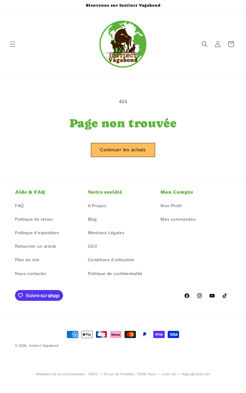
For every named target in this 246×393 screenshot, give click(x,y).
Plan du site (27, 259)
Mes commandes (178, 219)
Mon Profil (171, 205)
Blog (92, 219)
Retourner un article (35, 246)
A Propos (97, 205)
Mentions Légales (106, 232)
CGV (93, 246)
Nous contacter (30, 273)
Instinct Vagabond (43, 345)
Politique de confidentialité (115, 273)
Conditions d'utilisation (111, 259)
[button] (12, 44)
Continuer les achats (123, 149)
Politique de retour (34, 219)
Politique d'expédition (37, 232)
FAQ (19, 205)
